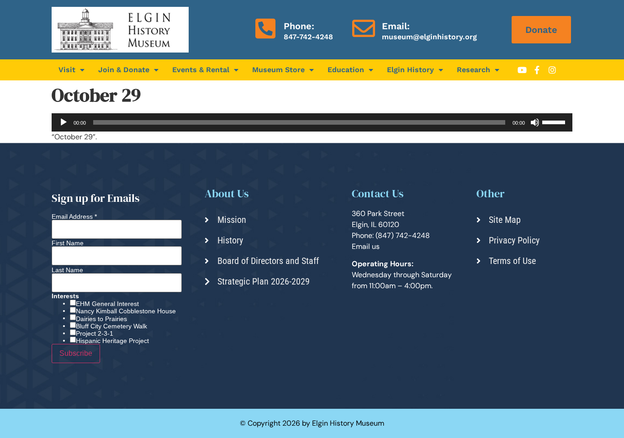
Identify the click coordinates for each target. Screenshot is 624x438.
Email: (396, 26)
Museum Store (278, 69)
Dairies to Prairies (101, 319)
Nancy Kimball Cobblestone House (126, 311)
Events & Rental (200, 69)
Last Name (67, 270)
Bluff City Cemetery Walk (111, 326)
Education (346, 69)
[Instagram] (552, 70)
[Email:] (363, 28)
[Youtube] (522, 70)
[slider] (555, 121)
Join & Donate (123, 69)
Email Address (74, 216)
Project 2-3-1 (94, 333)
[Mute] (534, 122)
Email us (366, 246)
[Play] (63, 122)
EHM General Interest (107, 304)
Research (473, 69)
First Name (68, 243)
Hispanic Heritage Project (112, 341)
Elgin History (410, 69)
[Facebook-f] (537, 70)
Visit (66, 69)
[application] (312, 122)
